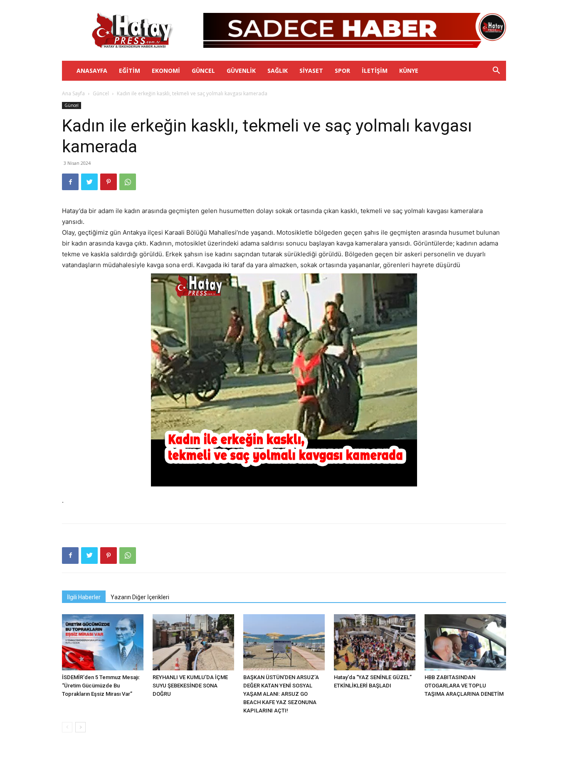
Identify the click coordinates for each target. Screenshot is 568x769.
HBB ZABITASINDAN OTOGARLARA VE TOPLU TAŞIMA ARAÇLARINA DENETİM (464, 685)
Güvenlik (241, 70)
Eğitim (129, 70)
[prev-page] (67, 727)
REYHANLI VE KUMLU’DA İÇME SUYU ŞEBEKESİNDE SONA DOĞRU (190, 685)
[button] (496, 71)
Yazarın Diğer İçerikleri (140, 597)
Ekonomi (166, 70)
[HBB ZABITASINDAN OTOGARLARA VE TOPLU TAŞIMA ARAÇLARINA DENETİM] (465, 642)
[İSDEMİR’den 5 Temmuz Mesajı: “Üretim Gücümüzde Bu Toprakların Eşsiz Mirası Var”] (102, 642)
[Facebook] (70, 182)
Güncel (203, 70)
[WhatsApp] (127, 182)
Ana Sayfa (73, 93)
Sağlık (277, 70)
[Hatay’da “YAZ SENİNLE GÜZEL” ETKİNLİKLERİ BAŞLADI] (374, 642)
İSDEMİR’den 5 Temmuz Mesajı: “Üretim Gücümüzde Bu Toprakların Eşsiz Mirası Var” (101, 685)
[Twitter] (89, 182)
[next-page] (80, 727)
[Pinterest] (108, 182)
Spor (342, 70)
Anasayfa (92, 70)
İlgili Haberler (84, 597)
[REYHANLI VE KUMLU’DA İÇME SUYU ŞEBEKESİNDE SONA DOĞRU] (193, 642)
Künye (408, 70)
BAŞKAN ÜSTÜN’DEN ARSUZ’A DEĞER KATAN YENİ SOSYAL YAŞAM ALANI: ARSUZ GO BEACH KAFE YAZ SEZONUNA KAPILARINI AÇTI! (281, 694)
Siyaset (311, 70)
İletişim (375, 70)
